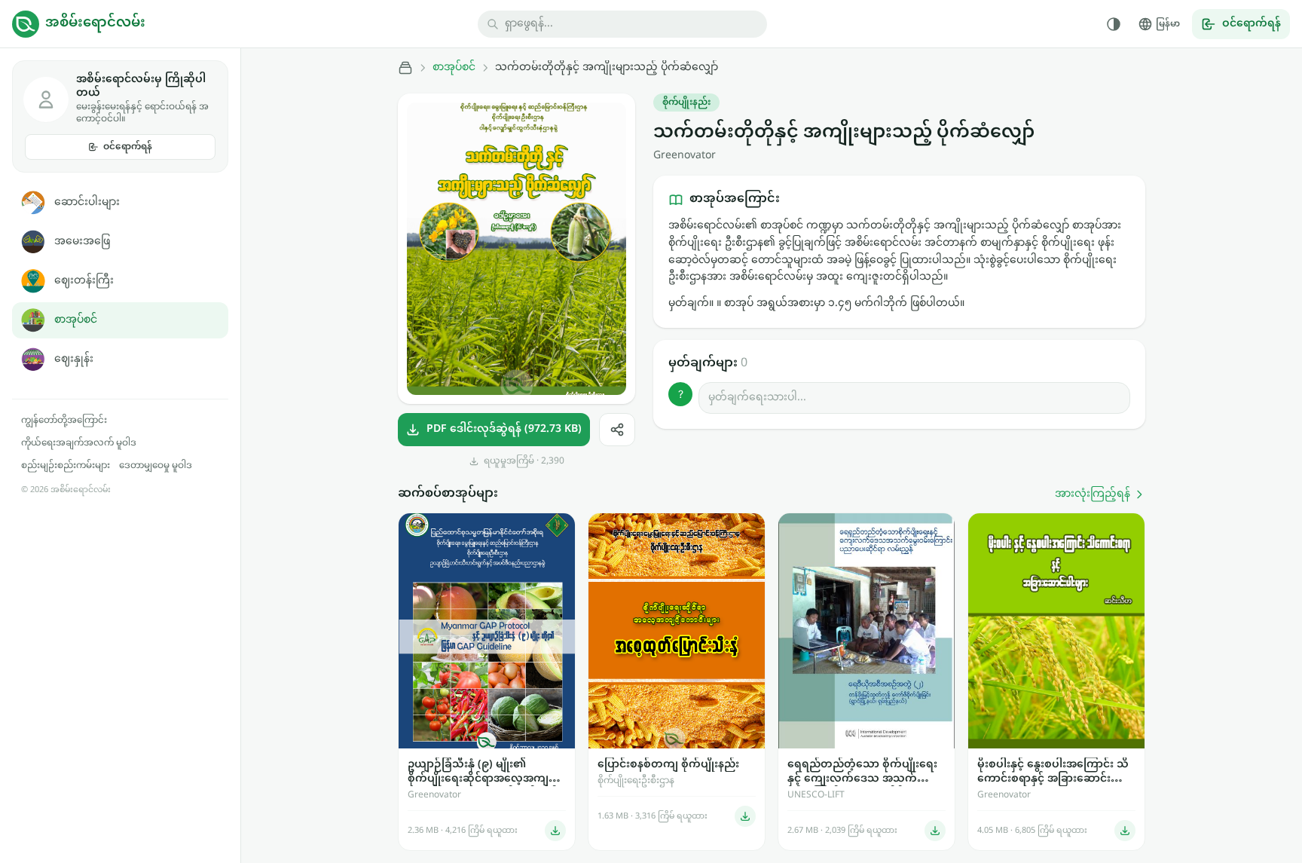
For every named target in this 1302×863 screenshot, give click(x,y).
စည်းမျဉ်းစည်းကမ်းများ (65, 466)
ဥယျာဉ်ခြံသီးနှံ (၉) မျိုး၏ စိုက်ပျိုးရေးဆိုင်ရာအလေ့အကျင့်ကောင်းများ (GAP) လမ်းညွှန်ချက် (483, 772)
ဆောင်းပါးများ (87, 202)
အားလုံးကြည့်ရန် (1092, 494)
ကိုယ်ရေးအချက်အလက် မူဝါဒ (78, 443)
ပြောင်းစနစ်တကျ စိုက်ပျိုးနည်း (668, 764)
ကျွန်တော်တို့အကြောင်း (64, 420)
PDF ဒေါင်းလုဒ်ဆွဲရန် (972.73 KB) (504, 429)
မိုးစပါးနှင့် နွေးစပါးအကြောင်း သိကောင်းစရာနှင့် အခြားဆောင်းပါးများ (1053, 772)
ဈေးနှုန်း (73, 359)
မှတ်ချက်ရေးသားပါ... (757, 397)
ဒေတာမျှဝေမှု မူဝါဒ (155, 466)
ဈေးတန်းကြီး (84, 280)
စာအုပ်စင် (75, 320)
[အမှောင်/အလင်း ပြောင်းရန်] (1114, 24)
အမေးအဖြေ (82, 241)
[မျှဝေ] (617, 429)
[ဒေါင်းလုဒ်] (555, 830)
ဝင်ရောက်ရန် (127, 147)
